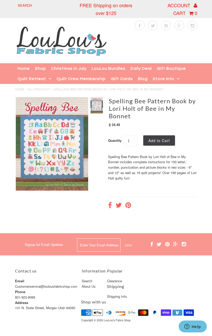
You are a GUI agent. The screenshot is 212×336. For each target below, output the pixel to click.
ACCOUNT (180, 5)
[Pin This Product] (128, 206)
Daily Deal (141, 68)
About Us (89, 286)
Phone (20, 291)
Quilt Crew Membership (81, 79)
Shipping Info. (117, 296)
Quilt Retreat (32, 79)
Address (21, 302)
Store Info (163, 79)
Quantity (115, 140)
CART (185, 13)
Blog (143, 79)
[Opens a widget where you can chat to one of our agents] (192, 327)
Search (87, 280)
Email (19, 280)
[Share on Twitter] (119, 206)
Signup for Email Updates (44, 244)
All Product (39, 89)
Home (24, 68)
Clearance (114, 280)
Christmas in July (69, 68)
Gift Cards (122, 79)
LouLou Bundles (108, 68)
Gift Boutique (171, 68)
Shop (40, 68)
